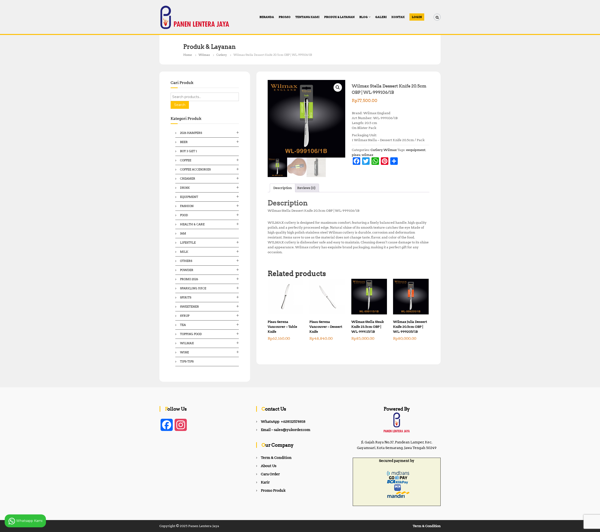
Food (184, 215)
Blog (363, 17)
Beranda (266, 17)
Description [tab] (282, 188)
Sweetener (189, 306)
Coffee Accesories (195, 169)
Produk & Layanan (339, 17)
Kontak (398, 17)
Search (179, 105)
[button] (338, 87)
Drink (185, 187)
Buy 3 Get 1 (188, 151)
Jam (183, 233)
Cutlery (221, 55)
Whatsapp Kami (28, 520)
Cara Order (270, 474)
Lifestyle (188, 242)
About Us (268, 466)
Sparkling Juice (193, 288)
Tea (183, 325)
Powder (186, 270)
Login (417, 17)
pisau (356, 155)
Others (186, 261)
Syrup (184, 315)
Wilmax (204, 55)
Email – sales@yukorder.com (285, 430)
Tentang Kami (307, 17)
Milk (184, 251)
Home (187, 55)
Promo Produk (273, 490)
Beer (184, 142)
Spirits (185, 297)
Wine (184, 352)
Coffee (185, 160)
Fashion (187, 206)
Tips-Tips (187, 361)
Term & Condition (276, 458)
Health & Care (192, 224)
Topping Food (191, 334)
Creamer (187, 178)
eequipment (415, 150)
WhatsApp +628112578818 (283, 421)
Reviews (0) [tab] (306, 188)
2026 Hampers (191, 133)
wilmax (367, 155)
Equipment (189, 197)
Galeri (381, 17)
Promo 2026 (189, 279)
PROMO (285, 17)
